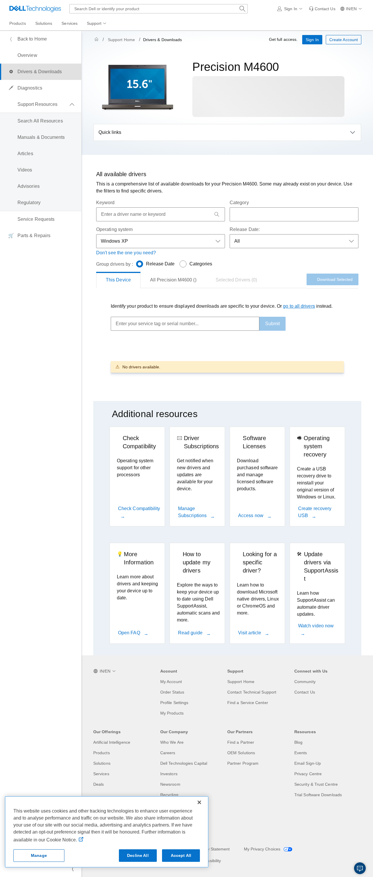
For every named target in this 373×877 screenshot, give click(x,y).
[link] (322, 9)
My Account (171, 681)
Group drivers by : (114, 264)
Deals (98, 784)
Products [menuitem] (17, 23)
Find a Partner (240, 742)
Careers (167, 752)
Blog (298, 742)
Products (101, 752)
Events (300, 752)
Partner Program (242, 763)
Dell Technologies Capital (183, 763)
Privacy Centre (308, 773)
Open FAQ (129, 632)
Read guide (191, 632)
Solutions (101, 763)
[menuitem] (97, 23)
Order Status (172, 692)
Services (101, 773)
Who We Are (172, 742)
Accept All (181, 855)
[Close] (199, 802)
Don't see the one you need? (126, 252)
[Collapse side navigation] (72, 869)
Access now (251, 515)
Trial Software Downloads (318, 794)
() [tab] (173, 279)
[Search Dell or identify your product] (242, 8)
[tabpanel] (227, 337)
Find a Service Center (247, 702)
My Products (172, 713)
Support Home (121, 39)
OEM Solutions (241, 752)
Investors (168, 773)
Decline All (138, 855)
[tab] (118, 280)
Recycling (169, 794)
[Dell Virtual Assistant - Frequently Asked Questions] (360, 868)
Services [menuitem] (69, 23)
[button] (291, 9)
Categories (200, 263)
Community (305, 681)
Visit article (250, 632)
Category (239, 202)
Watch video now (316, 625)
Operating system (114, 229)
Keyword (105, 202)
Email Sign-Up (307, 763)
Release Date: (245, 229)
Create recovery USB (314, 512)
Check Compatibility (139, 508)
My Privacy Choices (263, 849)
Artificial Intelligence (111, 742)
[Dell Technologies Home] (35, 9)
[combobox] (158, 8)
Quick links (109, 132)
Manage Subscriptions (193, 512)
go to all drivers (299, 306)
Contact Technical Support (251, 692)
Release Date (160, 263)
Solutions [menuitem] (43, 23)
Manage (39, 855)
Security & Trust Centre (316, 784)
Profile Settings (174, 702)
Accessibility (209, 860)
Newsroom (170, 784)
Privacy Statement (213, 849)
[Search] (216, 214)
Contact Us (304, 692)
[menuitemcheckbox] (40, 104)
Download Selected (335, 279)
